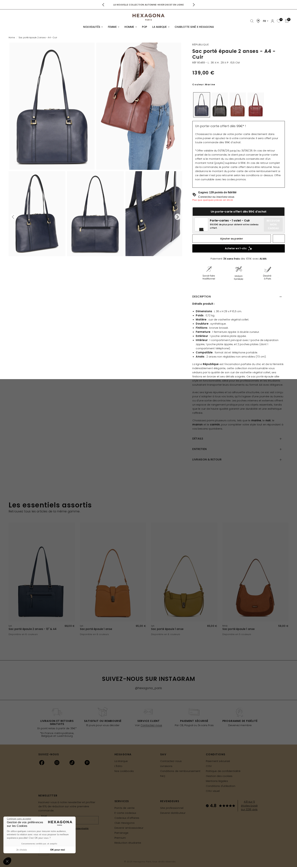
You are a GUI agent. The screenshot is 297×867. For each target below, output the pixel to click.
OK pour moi (57, 849)
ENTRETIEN (199, 449)
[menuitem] (93, 27)
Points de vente (124, 808)
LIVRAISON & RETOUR (207, 459)
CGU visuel (213, 791)
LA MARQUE (159, 27)
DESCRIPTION (201, 296)
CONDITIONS (216, 754)
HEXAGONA (123, 754)
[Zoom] (52, 106)
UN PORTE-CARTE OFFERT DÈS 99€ (149, 4)
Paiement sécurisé (218, 761)
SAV (163, 754)
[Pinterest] (87, 762)
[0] (278, 21)
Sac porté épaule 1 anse (96, 629)
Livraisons (166, 766)
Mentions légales (217, 781)
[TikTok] (72, 762)
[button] (7, 861)
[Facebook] (41, 762)
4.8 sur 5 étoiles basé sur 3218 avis (249, 805)
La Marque (121, 761)
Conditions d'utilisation (220, 786)
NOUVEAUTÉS (91, 27)
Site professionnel (171, 808)
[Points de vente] (258, 21)
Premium (120, 838)
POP (144, 27)
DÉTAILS (197, 439)
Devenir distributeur (172, 813)
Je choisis (21, 849)
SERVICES (121, 801)
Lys (10, 625)
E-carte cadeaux (125, 813)
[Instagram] (56, 762)
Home (12, 37)
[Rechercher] (252, 21)
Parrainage (121, 833)
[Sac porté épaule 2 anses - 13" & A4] (42, 571)
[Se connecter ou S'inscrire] (272, 21)
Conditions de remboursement (180, 771)
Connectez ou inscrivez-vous (216, 196)
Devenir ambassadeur (128, 828)
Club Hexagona (124, 823)
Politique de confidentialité (223, 771)
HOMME (129, 27)
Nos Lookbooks (124, 771)
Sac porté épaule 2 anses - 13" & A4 (33, 629)
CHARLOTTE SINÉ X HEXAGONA (194, 27)
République (200, 44)
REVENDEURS (169, 801)
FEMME (112, 27)
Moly (225, 625)
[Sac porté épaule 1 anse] (113, 571)
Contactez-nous (151, 725)
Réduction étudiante (127, 843)
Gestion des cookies (219, 776)
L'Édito (118, 766)
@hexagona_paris (148, 688)
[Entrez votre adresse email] (93, 820)
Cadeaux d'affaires (126, 818)
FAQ (162, 776)
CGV (209, 766)
